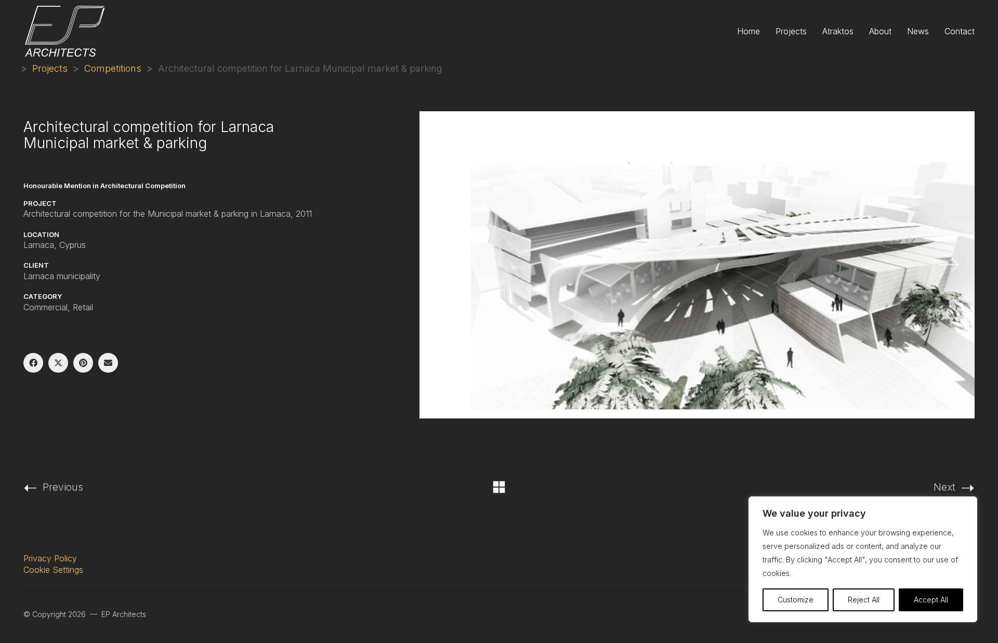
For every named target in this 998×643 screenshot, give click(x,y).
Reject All (863, 599)
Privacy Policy (50, 558)
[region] (862, 559)
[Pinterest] (83, 363)
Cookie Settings (53, 570)
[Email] (108, 363)
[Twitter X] (58, 363)
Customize (795, 599)
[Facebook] (33, 363)
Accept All (931, 599)
